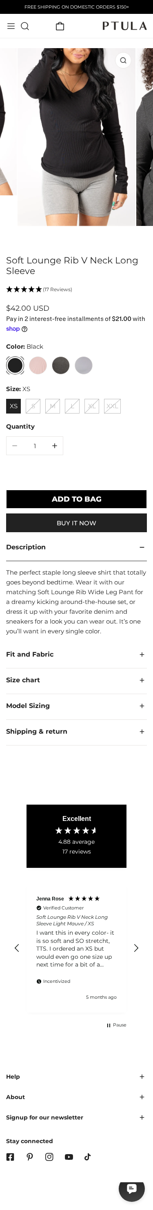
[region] (76, 948)
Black (15, 365)
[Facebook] (10, 1157)
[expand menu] (11, 26)
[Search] (25, 26)
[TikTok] (88, 1157)
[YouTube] (69, 1157)
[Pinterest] (30, 1157)
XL (92, 406)
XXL (112, 406)
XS (14, 406)
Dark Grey (61, 365)
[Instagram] (49, 1157)
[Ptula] (125, 26)
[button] (60, 26)
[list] (76, 146)
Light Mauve (38, 365)
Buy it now (76, 523)
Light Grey (84, 365)
